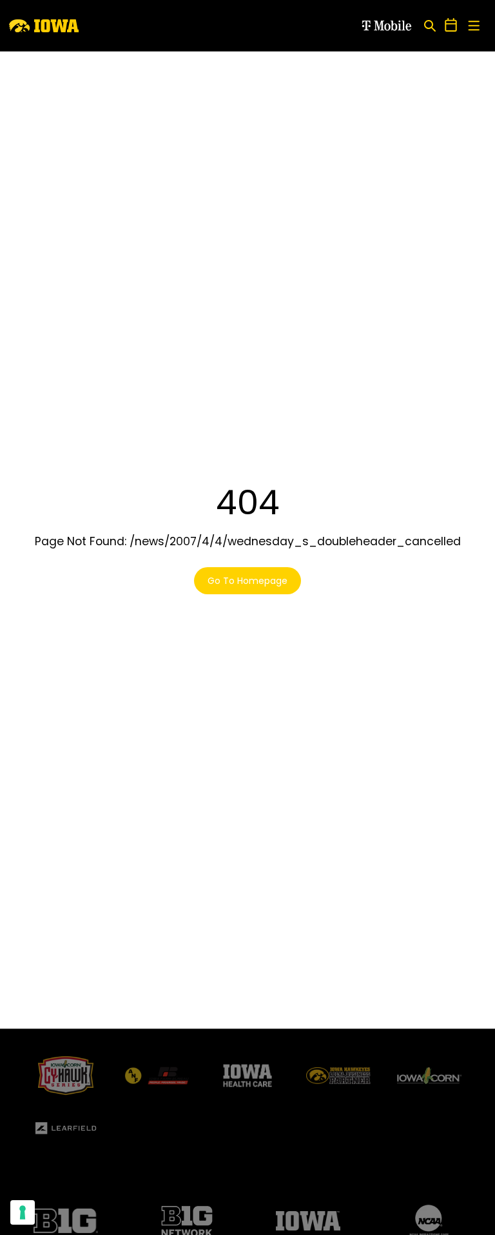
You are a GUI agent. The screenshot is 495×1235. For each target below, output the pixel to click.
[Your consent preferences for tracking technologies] (22, 1212)
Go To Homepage (247, 580)
